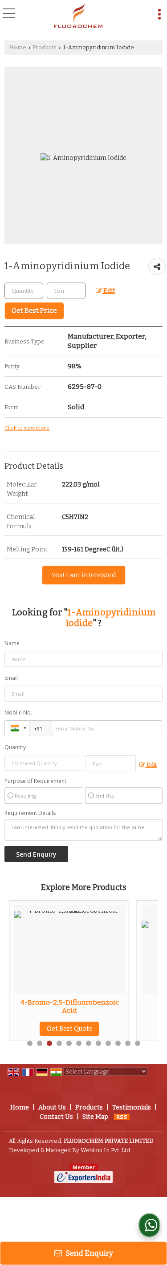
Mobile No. (18, 712)
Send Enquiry (88, 1253)
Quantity (15, 747)
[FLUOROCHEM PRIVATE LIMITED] (78, 15)
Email (11, 678)
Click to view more (26, 428)
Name (12, 643)
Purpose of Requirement (35, 781)
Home (17, 47)
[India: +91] (16, 728)
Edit (108, 291)
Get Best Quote (41, 1029)
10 (118, 1043)
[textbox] (66, 291)
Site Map (95, 1117)
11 (127, 1043)
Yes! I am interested (83, 575)
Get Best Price (34, 311)
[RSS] (122, 1117)
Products (45, 47)
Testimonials (131, 1107)
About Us (52, 1107)
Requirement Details (30, 813)
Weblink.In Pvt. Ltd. (106, 1150)
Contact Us (56, 1117)
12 (137, 1043)
